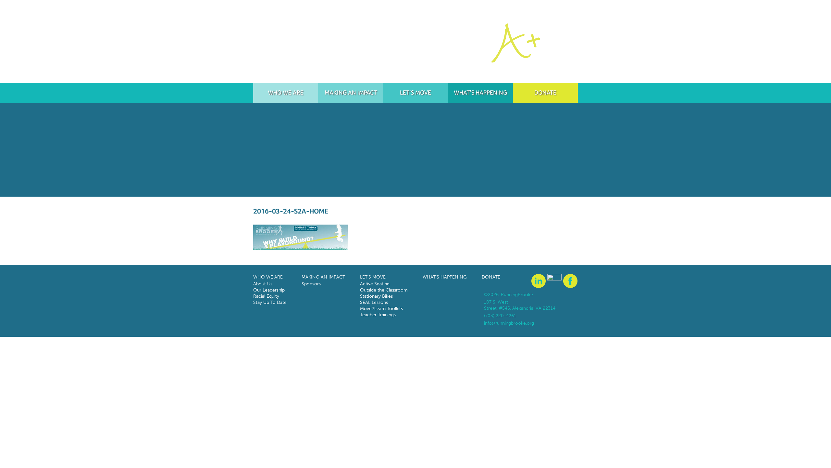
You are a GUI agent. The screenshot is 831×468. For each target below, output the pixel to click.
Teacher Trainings (378, 315)
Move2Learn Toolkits (381, 308)
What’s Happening (480, 92)
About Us (262, 284)
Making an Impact (351, 92)
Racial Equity (266, 296)
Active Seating (375, 284)
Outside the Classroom (384, 290)
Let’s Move (415, 92)
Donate (545, 92)
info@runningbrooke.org (509, 323)
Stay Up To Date (270, 302)
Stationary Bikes (376, 296)
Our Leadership (269, 290)
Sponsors (311, 284)
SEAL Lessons (374, 302)
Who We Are (286, 92)
